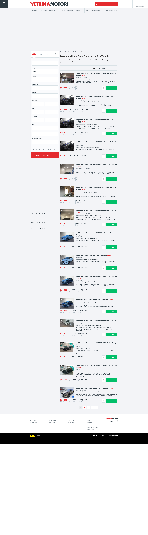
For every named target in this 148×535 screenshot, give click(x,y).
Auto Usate (44, 10)
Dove (33, 124)
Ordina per (94, 68)
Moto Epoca (79, 10)
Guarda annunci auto (43, 155)
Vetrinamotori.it (113, 436)
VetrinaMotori (49, 4)
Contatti (89, 420)
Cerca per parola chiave (38, 138)
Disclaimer (89, 423)
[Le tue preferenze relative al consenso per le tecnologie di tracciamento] (145, 532)
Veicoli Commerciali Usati (110, 10)
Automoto (94, 436)
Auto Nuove (35, 10)
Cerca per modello (38, 213)
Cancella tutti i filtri (38, 149)
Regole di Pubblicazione (93, 427)
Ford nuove (76, 52)
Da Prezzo (34, 100)
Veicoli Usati (71, 420)
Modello (34, 76)
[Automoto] (31, 436)
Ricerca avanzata (51, 149)
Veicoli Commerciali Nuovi (93, 10)
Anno (33, 108)
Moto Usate (70, 10)
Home (61, 52)
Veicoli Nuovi (71, 423)
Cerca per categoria (39, 228)
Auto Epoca (52, 10)
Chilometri (34, 116)
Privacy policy (90, 429)
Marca (33, 68)
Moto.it (103, 436)
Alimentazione (35, 92)
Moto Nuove (61, 10)
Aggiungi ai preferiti (103, 88)
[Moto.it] (34, 436)
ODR (88, 425)
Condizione (35, 60)
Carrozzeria (35, 84)
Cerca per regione (38, 222)
